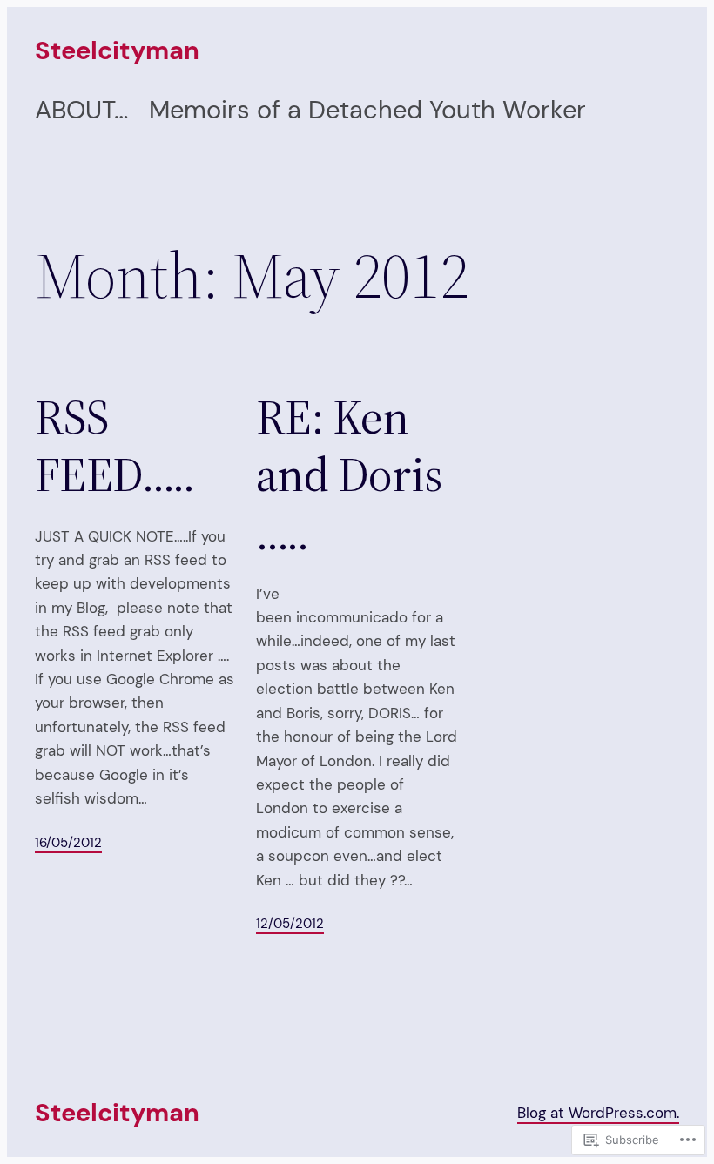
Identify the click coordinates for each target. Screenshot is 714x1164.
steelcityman (117, 50)
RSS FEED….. (114, 445)
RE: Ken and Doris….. (349, 474)
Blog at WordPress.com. (598, 1112)
